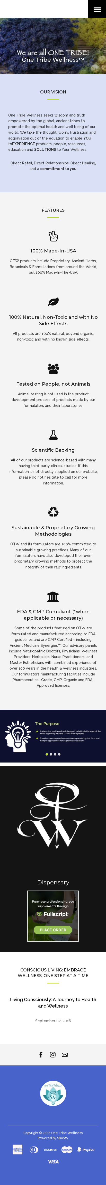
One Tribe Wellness (67, 1133)
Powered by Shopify (53, 1138)
